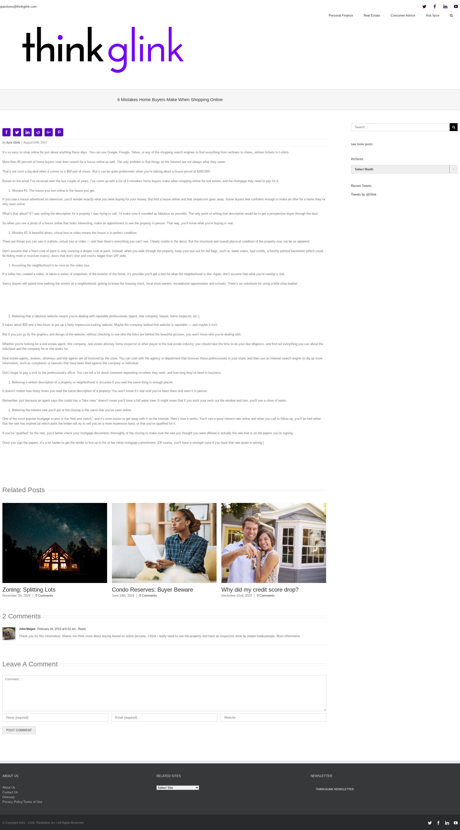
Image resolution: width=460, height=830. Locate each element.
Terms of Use (32, 802)
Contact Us (10, 792)
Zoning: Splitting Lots (29, 589)
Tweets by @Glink (363, 194)
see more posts (362, 144)
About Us (8, 787)
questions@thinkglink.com (18, 6)
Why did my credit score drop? (260, 589)
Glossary (8, 797)
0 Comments (44, 595)
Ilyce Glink (13, 142)
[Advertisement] (164, 301)
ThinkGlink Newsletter (335, 789)
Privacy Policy (12, 802)
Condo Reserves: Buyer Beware (152, 589)
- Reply (81, 629)
